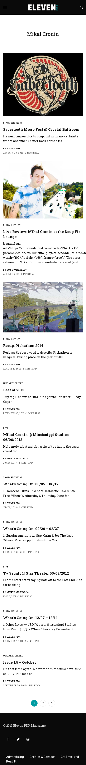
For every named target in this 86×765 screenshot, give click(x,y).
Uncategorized (13, 383)
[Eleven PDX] (43, 7)
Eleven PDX (13, 148)
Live (6, 427)
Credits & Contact (42, 757)
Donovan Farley (17, 270)
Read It (11, 761)
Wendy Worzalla (18, 458)
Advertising (15, 757)
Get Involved (70, 757)
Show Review (12, 224)
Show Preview (12, 122)
